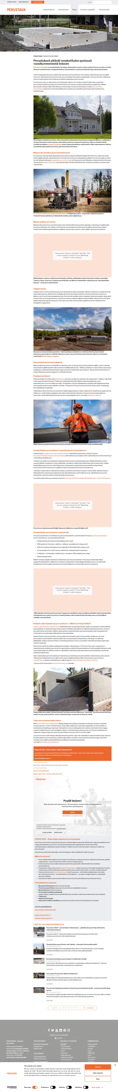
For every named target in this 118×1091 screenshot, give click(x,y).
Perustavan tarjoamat (41, 213)
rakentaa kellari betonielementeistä (84, 660)
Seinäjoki (91, 1059)
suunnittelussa (38, 660)
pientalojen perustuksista (49, 742)
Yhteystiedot (104, 10)
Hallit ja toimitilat (67, 1057)
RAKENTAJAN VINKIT (51, 56)
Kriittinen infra (66, 1059)
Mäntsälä (91, 1053)
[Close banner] (115, 1065)
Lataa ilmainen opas (41, 758)
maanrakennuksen (60, 872)
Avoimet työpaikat (87, 10)
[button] (59, 1038)
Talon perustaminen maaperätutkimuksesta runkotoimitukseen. (88, 478)
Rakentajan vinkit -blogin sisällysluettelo (47, 774)
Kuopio (90, 1048)
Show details (96, 1087)
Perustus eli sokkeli (40, 67)
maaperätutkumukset (58, 213)
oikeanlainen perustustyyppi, (62, 160)
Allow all (98, 1067)
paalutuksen (60, 379)
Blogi (74, 10)
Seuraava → (91, 1008)
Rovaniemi (91, 1057)
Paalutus (64, 1053)
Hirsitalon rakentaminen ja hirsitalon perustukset (50, 765)
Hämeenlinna (92, 1044)
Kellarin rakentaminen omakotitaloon (46, 627)
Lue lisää (49, 940)
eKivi (63, 1051)
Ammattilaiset (49, 10)
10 (84, 1008)
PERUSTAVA (11, 2)
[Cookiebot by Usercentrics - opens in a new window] (12, 1087)
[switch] (53, 1087)
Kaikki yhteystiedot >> (43, 915)
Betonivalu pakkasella (41, 771)
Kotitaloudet (63, 10)
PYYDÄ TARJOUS (37, 2)
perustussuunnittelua (99, 536)
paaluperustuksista (94, 395)
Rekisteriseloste (40, 1059)
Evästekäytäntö (40, 1057)
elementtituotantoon (59, 663)
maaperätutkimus (54, 144)
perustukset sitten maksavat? (48, 723)
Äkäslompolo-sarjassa (50, 356)
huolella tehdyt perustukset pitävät (56, 453)
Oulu (89, 1055)
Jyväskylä (91, 1046)
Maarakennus (66, 1055)
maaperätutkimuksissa (68, 868)
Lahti (90, 1051)
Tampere (91, 1062)
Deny (98, 1079)
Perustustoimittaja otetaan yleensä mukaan (49, 456)
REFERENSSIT (24, 2)
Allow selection (98, 1073)
